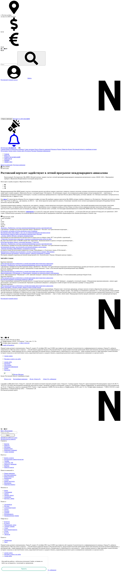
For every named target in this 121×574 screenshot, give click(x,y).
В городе (7, 523)
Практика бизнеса (9, 484)
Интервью (7, 447)
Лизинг (6, 493)
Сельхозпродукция (10, 507)
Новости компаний (45, 149)
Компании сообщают (17, 149)
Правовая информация (43, 151)
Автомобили (8, 504)
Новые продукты (9, 481)
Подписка (28, 151)
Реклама (33, 151)
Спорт (6, 528)
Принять (24, 569)
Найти (7, 435)
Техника (6, 511)
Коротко (6, 444)
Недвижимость (8, 514)
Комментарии (8, 448)
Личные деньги (9, 495)
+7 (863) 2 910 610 (24, 343)
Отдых (6, 531)
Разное (6, 368)
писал (5, 199)
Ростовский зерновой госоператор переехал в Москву (17, 279)
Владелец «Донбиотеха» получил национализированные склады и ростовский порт (26, 265)
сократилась (30, 211)
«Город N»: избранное (49, 379)
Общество (65, 149)
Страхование (8, 492)
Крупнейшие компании (20, 379)
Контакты (7, 370)
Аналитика (7, 497)
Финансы (54, 149)
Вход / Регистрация (6, 431)
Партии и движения (10, 464)
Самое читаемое (29, 149)
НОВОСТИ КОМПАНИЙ (12, 157)
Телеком (6, 512)
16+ (19, 147)
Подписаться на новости (8, 439)
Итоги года (7, 379)
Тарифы (6, 461)
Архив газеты (12, 151)
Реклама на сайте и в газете (9, 437)
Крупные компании (10, 475)
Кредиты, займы (9, 498)
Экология (7, 534)
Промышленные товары (11, 515)
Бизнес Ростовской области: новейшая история (82, 149)
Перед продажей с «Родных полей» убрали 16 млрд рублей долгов (21, 287)
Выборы (6, 466)
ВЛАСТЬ (7, 155)
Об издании (4, 151)
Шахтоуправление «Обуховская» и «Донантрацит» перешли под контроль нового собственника (30, 273)
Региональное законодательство (14, 459)
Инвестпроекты (9, 476)
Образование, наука (10, 525)
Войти (29, 78)
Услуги (6, 509)
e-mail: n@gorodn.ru (8, 345)
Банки (6, 490)
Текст (6, 542)
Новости (8, 149)
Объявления (8, 540)
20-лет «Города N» (35, 379)
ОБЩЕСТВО (8, 162)
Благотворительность (10, 529)
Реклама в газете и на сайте (12, 359)
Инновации (7, 483)
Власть (37, 149)
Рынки (59, 149)
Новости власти (9, 467)
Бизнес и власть (9, 458)
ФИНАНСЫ (8, 158)
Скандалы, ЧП (8, 462)
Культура (7, 521)
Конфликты (7, 478)
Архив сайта (21, 151)
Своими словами (9, 526)
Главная (3, 149)
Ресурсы (6, 506)
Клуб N (6, 533)
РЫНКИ (6, 160)
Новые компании (9, 473)
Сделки (6, 480)
